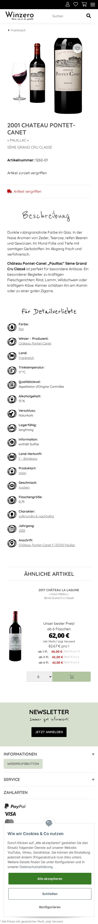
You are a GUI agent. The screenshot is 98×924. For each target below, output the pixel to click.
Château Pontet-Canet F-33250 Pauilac (47, 545)
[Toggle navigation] (92, 5)
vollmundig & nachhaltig (36, 516)
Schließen (50, 894)
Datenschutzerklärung (36, 867)
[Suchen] (88, 16)
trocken (24, 487)
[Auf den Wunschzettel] (77, 48)
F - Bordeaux (28, 459)
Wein (22, 473)
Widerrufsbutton (23, 764)
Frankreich (26, 358)
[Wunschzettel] (75, 4)
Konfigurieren (50, 907)
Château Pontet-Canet (35, 343)
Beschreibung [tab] (46, 215)
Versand (57, 921)
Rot (21, 329)
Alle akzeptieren (49, 879)
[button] (68, 4)
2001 (22, 531)
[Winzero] (19, 16)
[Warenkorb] (84, 4)
